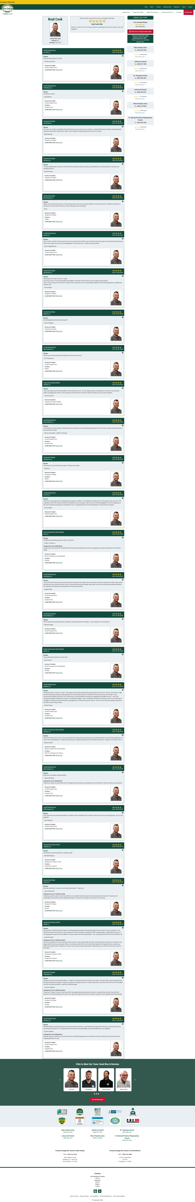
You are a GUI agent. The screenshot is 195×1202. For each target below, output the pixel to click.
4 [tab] (100, 1094)
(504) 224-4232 (141, 50)
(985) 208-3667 (141, 78)
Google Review (95, 1191)
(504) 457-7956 (141, 64)
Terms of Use (74, 1196)
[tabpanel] (71, 1079)
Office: (70, 1154)
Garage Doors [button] (126, 12)
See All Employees (97, 1099)
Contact (190, 7)
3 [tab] (98, 1094)
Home (146, 7)
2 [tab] (96, 1094)
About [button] (152, 7)
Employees (177, 7)
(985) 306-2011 (141, 92)
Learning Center (167, 7)
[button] (140, 56)
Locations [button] (179, 12)
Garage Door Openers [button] (152, 12)
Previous (60, 1080)
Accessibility (94, 1196)
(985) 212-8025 (141, 106)
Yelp (99, 1191)
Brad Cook (59, 70)
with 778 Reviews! (140, 26)
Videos (184, 7)
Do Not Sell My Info (105, 1196)
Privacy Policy (84, 1196)
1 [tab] (94, 1094)
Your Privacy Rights (119, 1196)
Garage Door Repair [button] (138, 12)
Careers (159, 7)
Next (135, 1080)
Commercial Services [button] (167, 12)
